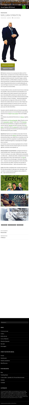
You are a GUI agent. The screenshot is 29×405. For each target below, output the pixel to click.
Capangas (3, 382)
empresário (6, 122)
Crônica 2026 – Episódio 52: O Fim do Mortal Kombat (12, 377)
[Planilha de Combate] (8, 68)
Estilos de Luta (4, 336)
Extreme (24, 122)
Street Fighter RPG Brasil (8, 7)
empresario (4, 224)
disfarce (14, 135)
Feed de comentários (5, 360)
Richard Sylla (4, 231)
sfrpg (9, 17)
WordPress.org (4, 363)
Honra (22, 117)
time (24, 157)
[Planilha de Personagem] (8, 65)
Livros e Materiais (4, 338)
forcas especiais (12, 224)
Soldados (3, 380)
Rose (2, 372)
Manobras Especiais (5, 341)
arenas (15, 127)
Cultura (2, 333)
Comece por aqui (4, 331)
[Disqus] (14, 260)
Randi (9, 113)
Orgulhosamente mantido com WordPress (8, 403)
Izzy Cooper (15, 113)
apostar (11, 125)
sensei (11, 122)
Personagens (4, 12)
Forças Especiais (13, 120)
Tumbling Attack (4, 375)
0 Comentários (16, 17)
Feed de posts (4, 358)
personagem (20, 224)
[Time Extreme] (14, 182)
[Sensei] (14, 200)
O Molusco (4, 236)
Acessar (2, 355)
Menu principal (27, 7)
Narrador (3, 343)
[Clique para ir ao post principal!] (14, 214)
